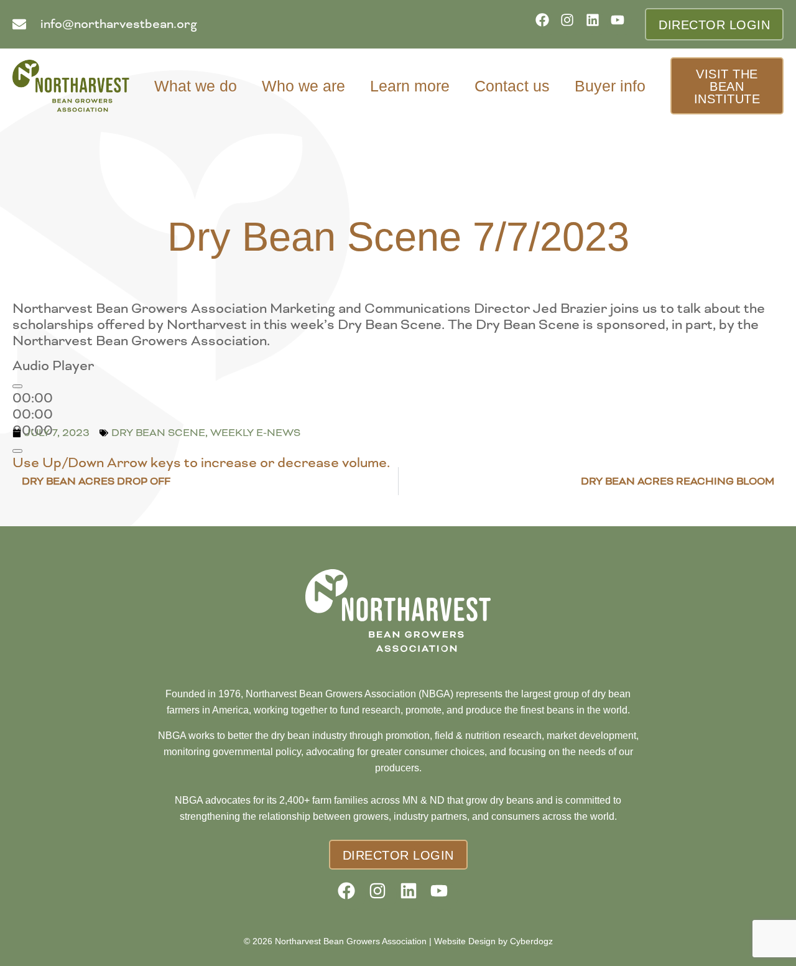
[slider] (201, 462)
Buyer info (610, 86)
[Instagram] (571, 24)
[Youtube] (621, 24)
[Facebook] (546, 24)
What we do (195, 86)
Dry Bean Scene (158, 432)
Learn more (410, 86)
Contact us (512, 86)
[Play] (17, 386)
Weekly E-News (255, 432)
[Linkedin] (597, 24)
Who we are (303, 86)
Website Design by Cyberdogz (493, 941)
